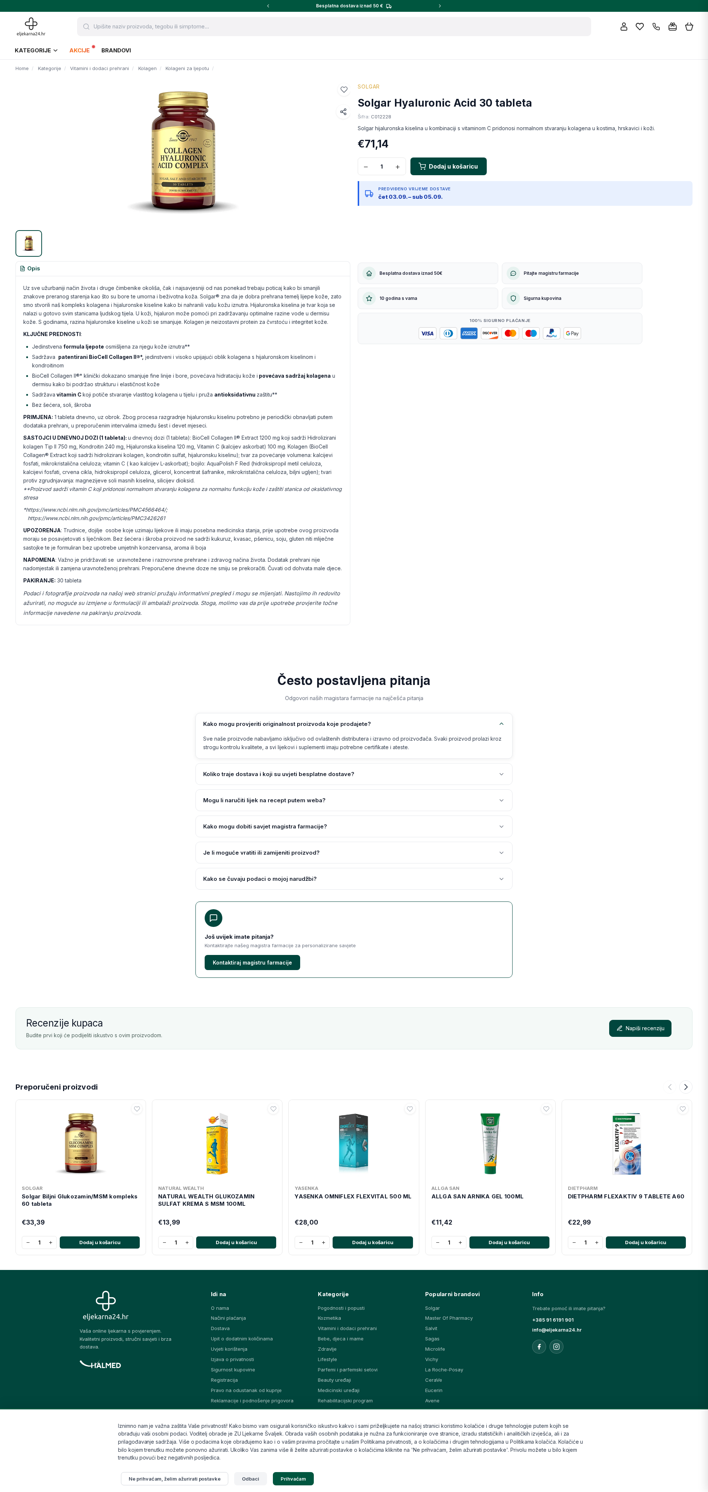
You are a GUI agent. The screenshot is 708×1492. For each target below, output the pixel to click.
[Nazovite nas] (656, 27)
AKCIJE (79, 50)
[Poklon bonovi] (673, 26)
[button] (344, 89)
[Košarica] (689, 26)
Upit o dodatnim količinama (242, 1339)
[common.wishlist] (640, 26)
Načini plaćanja (228, 1318)
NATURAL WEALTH (181, 1188)
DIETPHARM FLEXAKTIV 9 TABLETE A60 (626, 1196)
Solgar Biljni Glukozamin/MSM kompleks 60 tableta (80, 1200)
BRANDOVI (116, 50)
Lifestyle (327, 1359)
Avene (432, 1400)
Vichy (431, 1359)
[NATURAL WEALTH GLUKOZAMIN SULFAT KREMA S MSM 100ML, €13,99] (217, 1142)
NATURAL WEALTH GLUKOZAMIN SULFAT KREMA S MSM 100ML (206, 1200)
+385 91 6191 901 (553, 1320)
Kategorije (33, 50)
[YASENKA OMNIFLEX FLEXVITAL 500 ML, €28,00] (353, 1142)
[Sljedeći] (686, 1087)
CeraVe (433, 1380)
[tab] (30, 269)
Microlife (435, 1349)
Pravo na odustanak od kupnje (246, 1390)
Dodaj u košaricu (100, 1242)
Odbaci (250, 1479)
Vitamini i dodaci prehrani (347, 1328)
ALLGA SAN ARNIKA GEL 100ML (477, 1196)
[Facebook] (539, 1347)
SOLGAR (369, 86)
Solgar (432, 1308)
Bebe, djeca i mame (341, 1339)
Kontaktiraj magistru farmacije (252, 962)
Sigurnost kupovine (233, 1369)
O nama (220, 1308)
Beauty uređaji (334, 1380)
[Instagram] (556, 1347)
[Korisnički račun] (624, 26)
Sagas (432, 1339)
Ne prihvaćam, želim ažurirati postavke (175, 1479)
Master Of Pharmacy (449, 1318)
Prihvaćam (293, 1479)
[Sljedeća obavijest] (440, 6)
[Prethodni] (669, 1087)
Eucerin (433, 1390)
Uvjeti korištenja (229, 1349)
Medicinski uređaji (339, 1390)
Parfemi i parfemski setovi (348, 1369)
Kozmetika (329, 1318)
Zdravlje (327, 1349)
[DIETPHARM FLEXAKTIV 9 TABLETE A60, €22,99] (627, 1142)
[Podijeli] (343, 112)
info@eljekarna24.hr (557, 1330)
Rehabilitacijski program (345, 1400)
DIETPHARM (583, 1188)
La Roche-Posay (444, 1369)
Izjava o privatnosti (232, 1359)
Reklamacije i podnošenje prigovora (252, 1400)
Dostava (220, 1328)
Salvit (431, 1328)
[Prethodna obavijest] (268, 6)
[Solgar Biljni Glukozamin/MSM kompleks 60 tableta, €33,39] (81, 1142)
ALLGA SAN (445, 1188)
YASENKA (306, 1188)
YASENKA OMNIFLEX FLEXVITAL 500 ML (353, 1196)
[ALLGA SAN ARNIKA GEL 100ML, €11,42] (490, 1142)
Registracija (224, 1380)
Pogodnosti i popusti (341, 1308)
